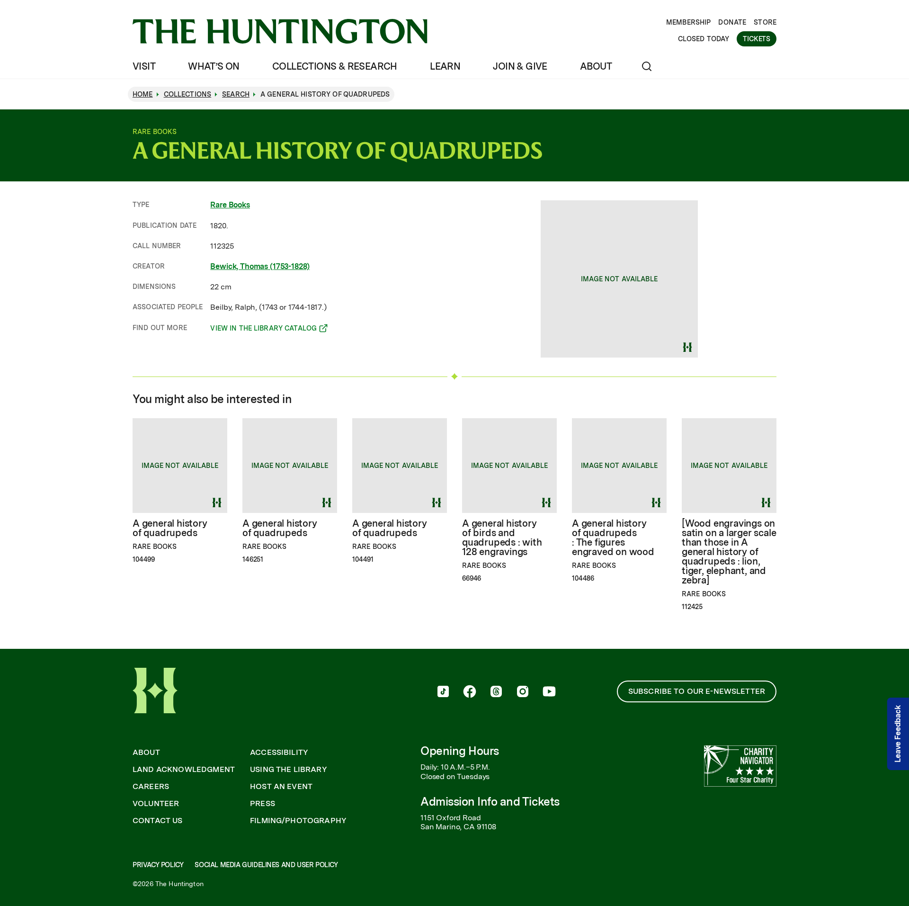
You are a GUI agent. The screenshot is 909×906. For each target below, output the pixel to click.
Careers (151, 786)
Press (262, 803)
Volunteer (156, 803)
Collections (188, 94)
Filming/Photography (298, 821)
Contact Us (158, 821)
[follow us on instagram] (522, 692)
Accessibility (279, 752)
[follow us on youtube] (549, 692)
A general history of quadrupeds (170, 528)
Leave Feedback (897, 733)
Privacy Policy (158, 865)
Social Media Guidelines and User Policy (266, 865)
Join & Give (520, 66)
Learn (445, 66)
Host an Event (281, 786)
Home (143, 94)
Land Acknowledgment (184, 769)
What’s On (214, 66)
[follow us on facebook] (469, 692)
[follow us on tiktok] (443, 692)
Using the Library (288, 769)
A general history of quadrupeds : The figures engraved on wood (613, 537)
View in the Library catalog (263, 329)
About (596, 66)
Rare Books (230, 204)
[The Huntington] (280, 31)
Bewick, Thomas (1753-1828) (260, 266)
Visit (144, 66)
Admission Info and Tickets (490, 801)
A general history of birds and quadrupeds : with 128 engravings (502, 537)
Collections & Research (334, 66)
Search (236, 94)
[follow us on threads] (496, 692)
